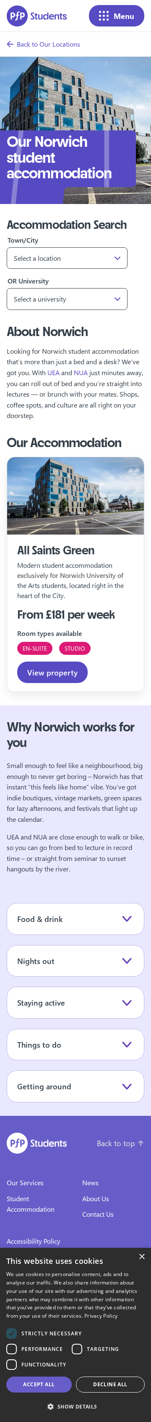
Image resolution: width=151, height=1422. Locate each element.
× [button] (141, 1257)
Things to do (39, 1044)
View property (52, 672)
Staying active (41, 1002)
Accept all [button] (39, 1384)
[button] (75, 1406)
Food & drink (39, 919)
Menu (124, 16)
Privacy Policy (100, 1315)
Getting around (44, 1086)
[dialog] (75, 1335)
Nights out (36, 961)
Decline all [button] (110, 1384)
